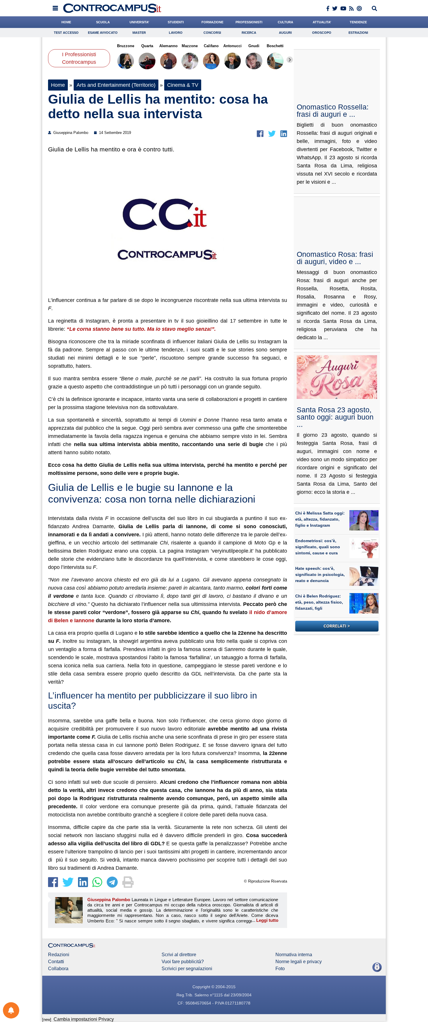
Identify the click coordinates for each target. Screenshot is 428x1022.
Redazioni (58, 954)
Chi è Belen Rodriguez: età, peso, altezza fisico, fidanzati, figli (319, 602)
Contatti (56, 961)
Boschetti (275, 46)
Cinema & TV (182, 85)
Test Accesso (66, 32)
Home (58, 85)
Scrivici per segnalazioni (187, 968)
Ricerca (249, 32)
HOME (66, 22)
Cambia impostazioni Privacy (84, 1019)
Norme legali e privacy (298, 961)
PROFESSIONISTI (249, 22)
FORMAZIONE (212, 22)
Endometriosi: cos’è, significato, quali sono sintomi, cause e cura (317, 546)
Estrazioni (358, 32)
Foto (280, 968)
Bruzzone (125, 46)
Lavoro (176, 32)
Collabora (58, 968)
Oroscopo (321, 32)
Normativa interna (293, 954)
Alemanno (168, 46)
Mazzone (190, 46)
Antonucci (232, 46)
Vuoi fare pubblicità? (183, 961)
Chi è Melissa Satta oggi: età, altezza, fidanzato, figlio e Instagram (320, 519)
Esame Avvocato (103, 32)
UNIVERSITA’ (139, 22)
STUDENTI (176, 22)
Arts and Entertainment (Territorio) (116, 85)
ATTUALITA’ (322, 22)
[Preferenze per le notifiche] (11, 1010)
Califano (211, 46)
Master (139, 32)
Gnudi (253, 46)
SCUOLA (103, 22)
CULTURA (285, 22)
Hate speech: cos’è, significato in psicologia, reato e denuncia (320, 574)
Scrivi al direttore (179, 954)
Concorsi (212, 32)
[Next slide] (289, 59)
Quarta (147, 46)
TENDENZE (358, 22)
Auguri (285, 32)
